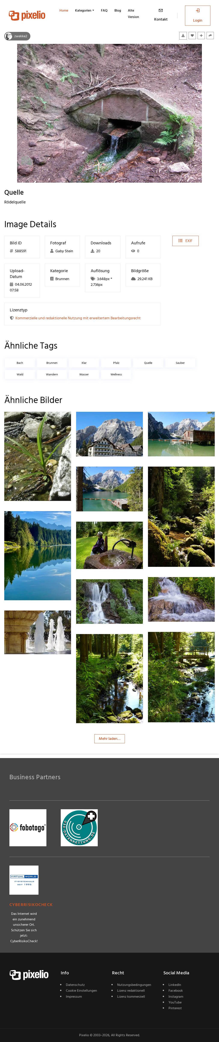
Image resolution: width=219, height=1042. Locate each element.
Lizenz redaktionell (131, 990)
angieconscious (175, 475)
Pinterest (175, 1008)
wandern (52, 374)
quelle (148, 362)
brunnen (52, 362)
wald (20, 374)
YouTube (175, 1002)
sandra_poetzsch (33, 420)
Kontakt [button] (161, 19)
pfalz (116, 362)
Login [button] (197, 20)
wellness (116, 374)
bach (20, 362)
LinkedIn (175, 985)
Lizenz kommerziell (131, 996)
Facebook (176, 990)
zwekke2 (20, 36)
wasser (84, 374)
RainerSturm (30, 520)
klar (84, 362)
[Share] (210, 35)
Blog (117, 10)
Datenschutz (75, 985)
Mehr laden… (109, 739)
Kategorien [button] (83, 10)
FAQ (104, 10)
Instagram (176, 996)
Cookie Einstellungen (81, 990)
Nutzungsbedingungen (134, 985)
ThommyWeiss (103, 420)
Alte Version (133, 14)
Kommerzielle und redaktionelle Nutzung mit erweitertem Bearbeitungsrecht (78, 318)
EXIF (188, 241)
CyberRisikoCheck (31, 905)
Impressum (74, 996)
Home (63, 10)
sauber (180, 362)
